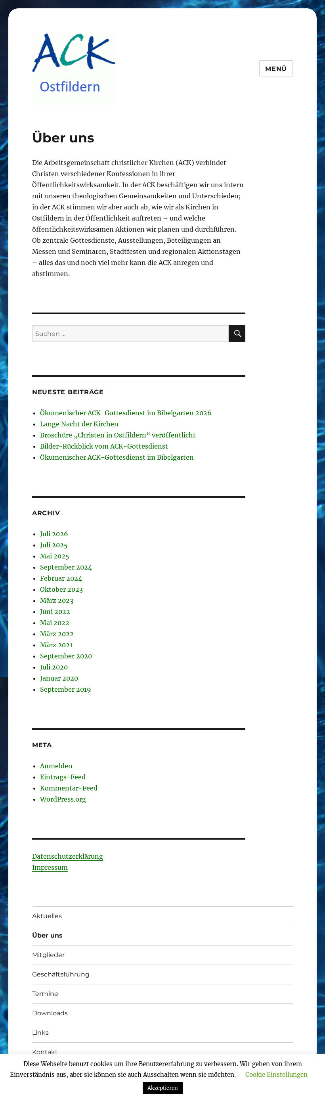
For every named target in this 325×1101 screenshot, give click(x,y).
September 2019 (65, 689)
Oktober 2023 (61, 589)
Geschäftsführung (61, 974)
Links (40, 1032)
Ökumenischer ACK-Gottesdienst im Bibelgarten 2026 (126, 413)
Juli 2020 (54, 667)
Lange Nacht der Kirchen (79, 424)
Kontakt (45, 1052)
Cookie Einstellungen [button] (276, 1074)
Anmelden (56, 766)
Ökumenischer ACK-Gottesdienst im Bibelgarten (117, 457)
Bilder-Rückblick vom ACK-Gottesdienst (104, 446)
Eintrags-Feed (63, 777)
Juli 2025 (54, 545)
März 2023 (56, 600)
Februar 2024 (61, 578)
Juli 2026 (54, 534)
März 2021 (56, 645)
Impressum (50, 867)
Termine (45, 993)
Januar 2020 (59, 678)
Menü (276, 69)
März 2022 (57, 634)
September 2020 (66, 656)
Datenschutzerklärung (67, 856)
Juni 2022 (55, 612)
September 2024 (66, 567)
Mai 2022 (54, 623)
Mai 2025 (54, 556)
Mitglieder (48, 955)
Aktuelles (47, 916)
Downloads (50, 1013)
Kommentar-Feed (69, 788)
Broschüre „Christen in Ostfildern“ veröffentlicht (118, 435)
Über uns (47, 935)
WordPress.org (63, 799)
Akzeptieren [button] (162, 1088)
